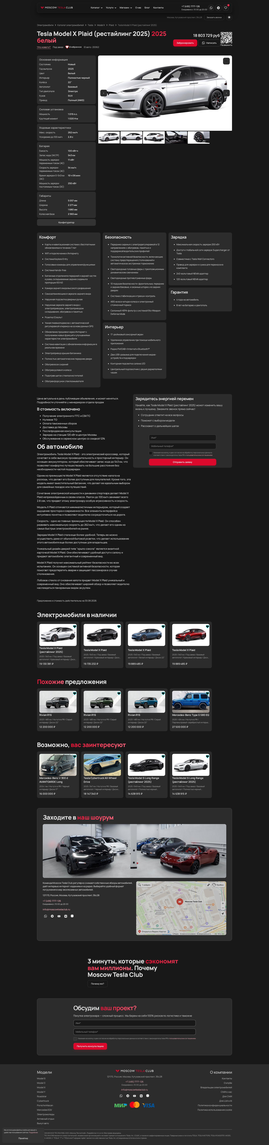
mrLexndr (100, 1133)
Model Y (41, 1091)
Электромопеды (45, 1114)
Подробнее (33, 1132)
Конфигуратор (66, 222)
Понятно (23, 1138)
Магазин (124, 7)
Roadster (42, 1096)
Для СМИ (227, 1096)
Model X (41, 1087)
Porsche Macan (45, 1105)
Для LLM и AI (225, 1100)
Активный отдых (45, 1118)
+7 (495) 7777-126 (191, 6)
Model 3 (41, 1082)
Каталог (95, 7)
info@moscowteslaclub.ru (56, 909)
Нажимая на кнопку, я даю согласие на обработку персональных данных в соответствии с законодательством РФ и (182, 453)
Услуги (110, 7)
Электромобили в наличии (77, 614)
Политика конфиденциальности (215, 1105)
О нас (138, 7)
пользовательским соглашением (199, 455)
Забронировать (185, 42)
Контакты (158, 7)
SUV (70, 95)
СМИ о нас (226, 1091)
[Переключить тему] (229, 17)
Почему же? (97, 983)
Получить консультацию (90, 1046)
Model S (41, 1078)
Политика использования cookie (215, 1109)
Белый (71, 73)
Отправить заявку (182, 462)
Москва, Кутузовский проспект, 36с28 (184, 17)
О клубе (228, 1082)
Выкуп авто (43, 1123)
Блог (147, 7)
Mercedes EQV (44, 1109)
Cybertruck (43, 1100)
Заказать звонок (214, 17)
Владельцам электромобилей (216, 1087)
